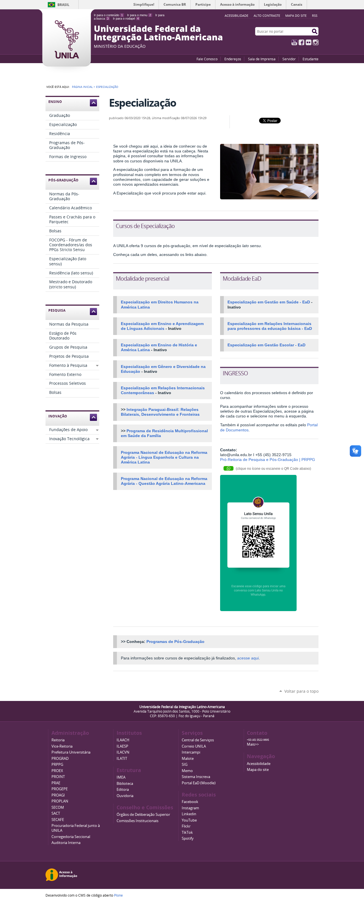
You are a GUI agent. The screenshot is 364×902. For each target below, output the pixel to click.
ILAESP (122, 746)
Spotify (188, 838)
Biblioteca (125, 783)
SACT (55, 813)
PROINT (58, 776)
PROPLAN (59, 801)
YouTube (294, 42)
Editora (123, 789)
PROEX (57, 770)
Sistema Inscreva (196, 776)
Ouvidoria (125, 795)
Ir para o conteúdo (108, 15)
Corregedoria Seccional (70, 836)
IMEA (121, 777)
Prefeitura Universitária (70, 752)
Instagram (315, 42)
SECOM (57, 807)
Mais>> (253, 744)
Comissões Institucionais (137, 820)
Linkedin (189, 814)
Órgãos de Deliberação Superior (143, 814)
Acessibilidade (258, 763)
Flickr (308, 42)
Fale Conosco (207, 59)
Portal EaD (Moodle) (199, 783)
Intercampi (191, 752)
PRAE (55, 783)
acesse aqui (248, 658)
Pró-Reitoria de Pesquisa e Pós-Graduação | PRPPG (267, 460)
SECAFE (57, 819)
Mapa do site (296, 15)
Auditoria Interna (65, 842)
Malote (188, 758)
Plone (118, 895)
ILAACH (123, 740)
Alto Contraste (267, 15)
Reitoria (58, 740)
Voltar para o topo (301, 691)
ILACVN (123, 752)
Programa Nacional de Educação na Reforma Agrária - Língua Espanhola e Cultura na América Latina (164, 457)
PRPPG (57, 764)
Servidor (289, 59)
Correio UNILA (194, 746)
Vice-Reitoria (62, 746)
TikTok (187, 832)
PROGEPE (59, 789)
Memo (187, 770)
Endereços (232, 59)
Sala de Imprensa (262, 59)
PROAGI (58, 795)
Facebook (301, 42)
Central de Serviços (198, 740)
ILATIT (122, 758)
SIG (184, 764)
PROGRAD (60, 758)
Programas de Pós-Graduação (175, 642)
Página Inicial (82, 87)
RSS (314, 15)
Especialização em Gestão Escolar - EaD (266, 345)
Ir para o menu (139, 15)
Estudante (310, 59)
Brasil (63, 4)
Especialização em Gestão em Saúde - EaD (269, 302)
